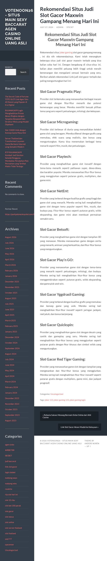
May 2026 (9, 254)
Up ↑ (89, 446)
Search (9, 67)
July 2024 (9, 359)
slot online (9, 522)
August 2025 (10, 298)
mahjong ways (11, 478)
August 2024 (10, 354)
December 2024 (12, 337)
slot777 (8, 539)
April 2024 (9, 376)
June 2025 (9, 309)
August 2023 (10, 420)
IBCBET (8, 455)
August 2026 (10, 237)
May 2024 (9, 370)
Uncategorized (11, 550)
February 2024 (11, 387)
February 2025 (11, 326)
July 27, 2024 (46, 27)
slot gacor (9, 511)
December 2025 (12, 281)
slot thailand (10, 533)
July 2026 (9, 243)
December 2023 (12, 398)
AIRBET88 (9, 450)
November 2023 (12, 404)
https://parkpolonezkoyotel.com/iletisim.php (24, 214)
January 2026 (11, 276)
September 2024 (12, 348)
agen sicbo (9, 444)
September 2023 (12, 415)
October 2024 (11, 343)
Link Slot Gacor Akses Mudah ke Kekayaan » (80, 427)
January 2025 (11, 331)
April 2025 (9, 315)
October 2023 (11, 409)
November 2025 (12, 287)
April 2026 (9, 259)
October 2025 (11, 293)
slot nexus (9, 517)
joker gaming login (77, 400)
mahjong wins (11, 483)
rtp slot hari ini (11, 494)
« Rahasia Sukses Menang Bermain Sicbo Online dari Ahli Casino (67, 416)
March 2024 (10, 381)
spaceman (9, 544)
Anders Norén (92, 443)
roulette (8, 489)
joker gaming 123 (61, 400)
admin (59, 27)
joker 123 (49, 400)
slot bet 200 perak (13, 505)
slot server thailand (13, 528)
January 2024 (11, 393)
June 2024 (9, 365)
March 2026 (10, 265)
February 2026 (11, 270)
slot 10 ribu (10, 500)
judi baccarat (10, 461)
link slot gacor (11, 467)
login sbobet (10, 472)
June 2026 (9, 248)
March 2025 (10, 320)
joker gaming (66, 52)
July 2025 (9, 304)
